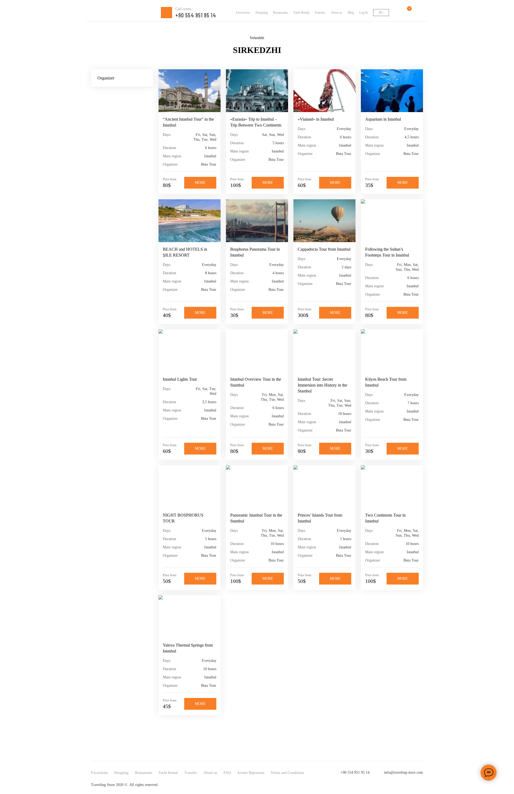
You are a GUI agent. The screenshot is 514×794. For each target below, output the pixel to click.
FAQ (227, 773)
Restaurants (280, 12)
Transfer (320, 12)
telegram (419, 785)
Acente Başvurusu (250, 773)
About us (336, 12)
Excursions (243, 12)
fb (387, 785)
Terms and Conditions (287, 773)
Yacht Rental (301, 12)
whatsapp (408, 785)
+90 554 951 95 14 (355, 772)
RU (381, 12)
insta (398, 785)
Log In (363, 12)
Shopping (261, 12)
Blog (351, 12)
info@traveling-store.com (403, 772)
